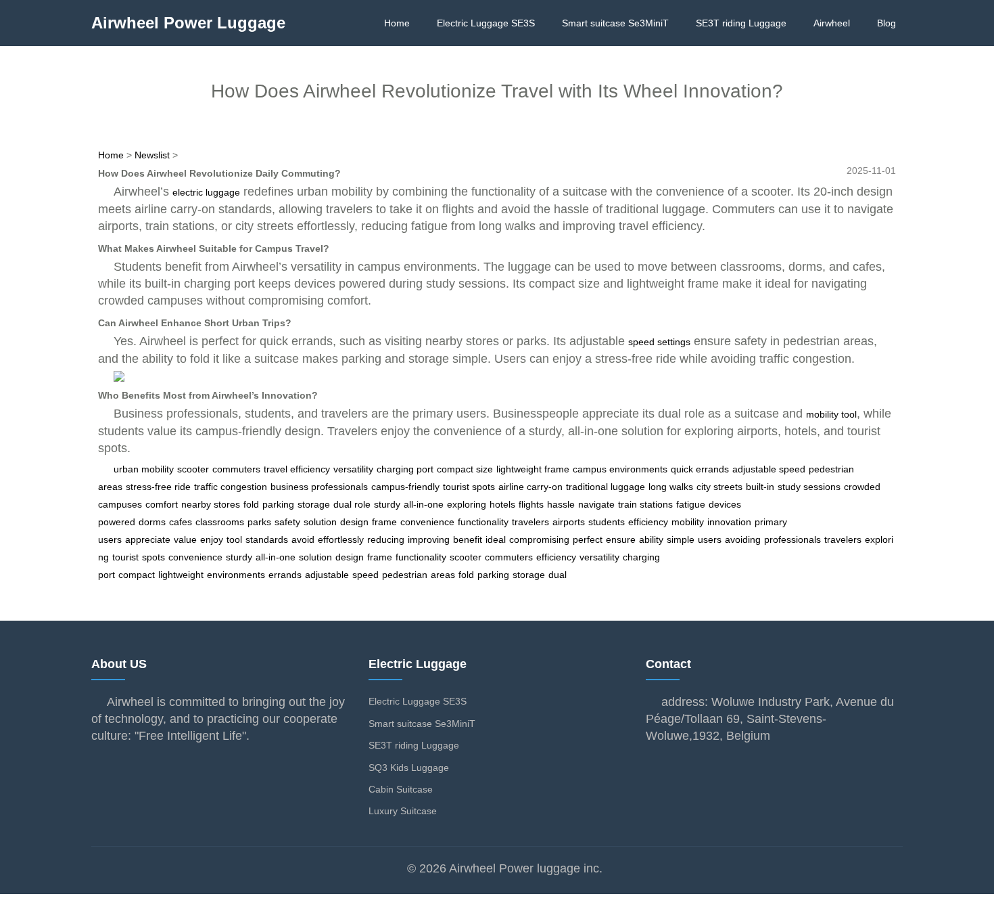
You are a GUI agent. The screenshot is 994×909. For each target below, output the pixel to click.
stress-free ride (158, 486)
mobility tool (831, 414)
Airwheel (831, 23)
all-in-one (424, 504)
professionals (792, 539)
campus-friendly (405, 486)
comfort (161, 504)
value (185, 539)
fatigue (690, 504)
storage (314, 504)
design (354, 521)
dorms (152, 521)
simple (680, 539)
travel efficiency (297, 469)
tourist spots (469, 486)
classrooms (219, 521)
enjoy (211, 539)
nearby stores (210, 504)
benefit (467, 539)
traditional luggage (605, 486)
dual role (352, 504)
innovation (729, 521)
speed (365, 574)
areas (443, 574)
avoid (302, 539)
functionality (483, 521)
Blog (886, 23)
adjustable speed (768, 469)
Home (397, 23)
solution (320, 521)
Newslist (152, 155)
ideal (496, 539)
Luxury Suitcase (403, 810)
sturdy (387, 504)
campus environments (620, 469)
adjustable (327, 574)
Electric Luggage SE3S (486, 23)
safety (287, 521)
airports (568, 521)
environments (236, 574)
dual (557, 574)
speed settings (659, 341)
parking (278, 504)
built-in (760, 486)
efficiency (648, 521)
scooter (193, 469)
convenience (427, 521)
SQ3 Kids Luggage (409, 767)
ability (651, 539)
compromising (539, 539)
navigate (596, 504)
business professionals (319, 486)
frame (384, 521)
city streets (719, 486)
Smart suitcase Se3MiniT (615, 23)
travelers (530, 521)
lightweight (181, 574)
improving (429, 539)
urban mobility (144, 469)
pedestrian (404, 574)
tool (234, 539)
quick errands (700, 469)
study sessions (809, 486)
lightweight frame (532, 469)
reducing (385, 539)
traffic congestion (230, 486)
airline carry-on (530, 486)
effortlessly (341, 539)
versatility (353, 469)
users (709, 539)
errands (285, 574)
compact (136, 574)
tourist (125, 557)
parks (259, 521)
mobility (687, 521)
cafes (180, 521)
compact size (465, 469)
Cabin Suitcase (401, 789)
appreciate (147, 539)
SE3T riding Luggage (741, 23)
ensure (621, 539)
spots (153, 557)
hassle (561, 504)
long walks (670, 486)
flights (531, 504)
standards (266, 539)
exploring (466, 504)
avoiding (743, 539)
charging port (405, 469)
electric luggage (206, 192)
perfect (587, 539)
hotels (502, 504)
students (606, 521)
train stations (645, 504)
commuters (236, 469)
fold (251, 504)
